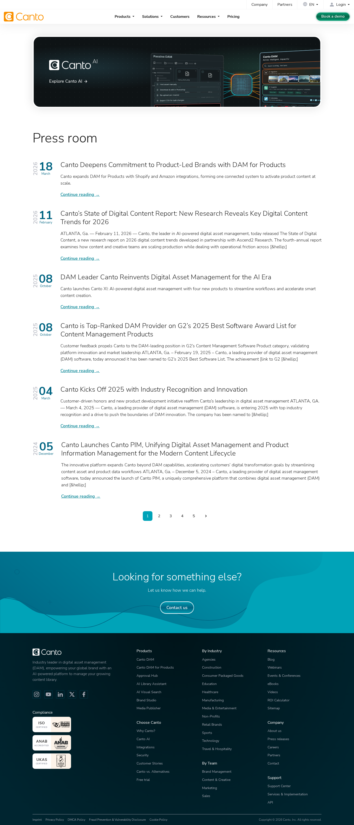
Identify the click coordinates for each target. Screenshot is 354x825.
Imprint (37, 820)
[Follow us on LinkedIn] (60, 694)
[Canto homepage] (24, 16)
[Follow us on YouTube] (48, 694)
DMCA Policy (76, 820)
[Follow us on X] (72, 694)
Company (259, 4)
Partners (284, 4)
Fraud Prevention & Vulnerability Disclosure (117, 820)
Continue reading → (80, 194)
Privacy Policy (55, 820)
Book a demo (333, 16)
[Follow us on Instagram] (37, 694)
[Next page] (206, 516)
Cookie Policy (158, 820)
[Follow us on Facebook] (84, 694)
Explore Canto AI (65, 81)
